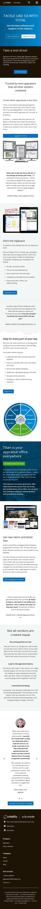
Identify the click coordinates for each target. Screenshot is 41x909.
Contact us (6, 882)
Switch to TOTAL (28, 36)
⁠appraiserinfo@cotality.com (12, 879)
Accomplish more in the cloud (14, 464)
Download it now (10, 293)
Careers (5, 861)
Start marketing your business (14, 579)
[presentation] (4, 758)
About (5, 857)
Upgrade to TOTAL (20, 136)
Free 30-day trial (20, 72)
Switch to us (8, 391)
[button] (19, 798)
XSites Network (8, 846)
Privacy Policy (22, 903)
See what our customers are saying (20, 803)
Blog (4, 864)
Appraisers (6, 843)
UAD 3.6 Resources (13, 36)
